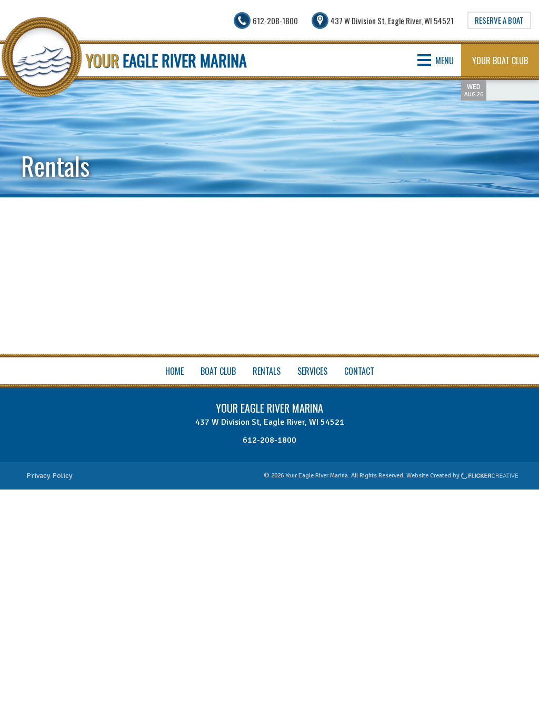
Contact (359, 371)
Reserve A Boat (499, 20)
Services (312, 371)
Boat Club (218, 371)
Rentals (267, 371)
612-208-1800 (269, 440)
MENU (444, 60)
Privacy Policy (49, 475)
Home (174, 371)
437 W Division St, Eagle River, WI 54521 (269, 422)
